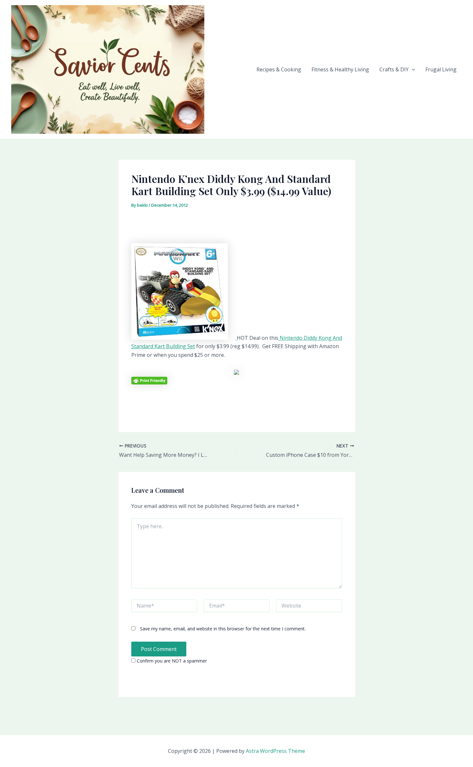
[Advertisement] (236, 228)
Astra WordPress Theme (275, 750)
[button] (412, 69)
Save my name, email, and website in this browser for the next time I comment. (223, 629)
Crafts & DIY (394, 69)
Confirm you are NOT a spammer (171, 661)
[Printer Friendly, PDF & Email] (149, 380)
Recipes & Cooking (278, 69)
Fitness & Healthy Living (340, 69)
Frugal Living (441, 69)
